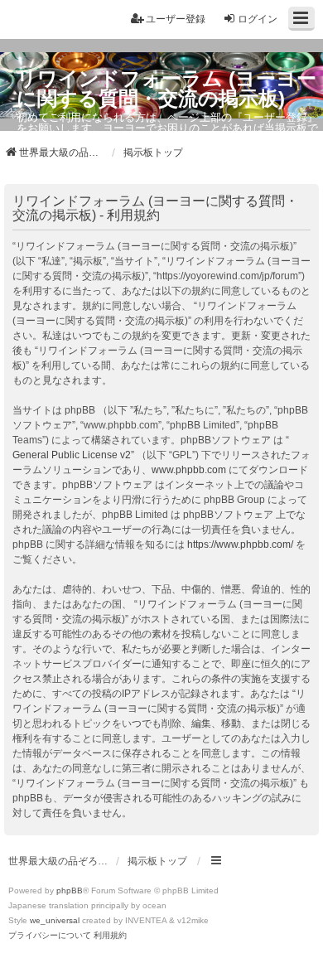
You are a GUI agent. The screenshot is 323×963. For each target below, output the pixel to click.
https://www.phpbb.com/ (240, 544)
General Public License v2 (71, 455)
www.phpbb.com (189, 470)
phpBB (69, 890)
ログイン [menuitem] (257, 19)
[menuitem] (49, 935)
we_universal (55, 920)
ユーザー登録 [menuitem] (175, 19)
